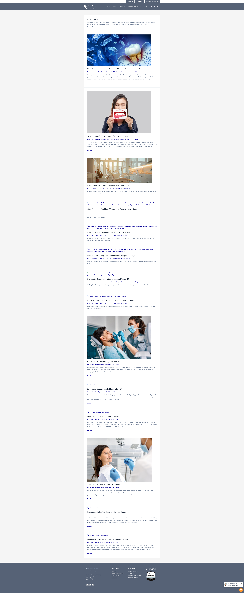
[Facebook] (151, 6)
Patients (146, 6)
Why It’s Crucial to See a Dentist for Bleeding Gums (107, 136)
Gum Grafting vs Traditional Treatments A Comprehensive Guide (112, 209)
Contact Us (122, 6)
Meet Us (115, 6)
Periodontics (109, 72)
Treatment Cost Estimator (134, 6)
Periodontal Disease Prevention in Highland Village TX (108, 279)
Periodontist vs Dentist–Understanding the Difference (107, 539)
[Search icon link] (159, 6)
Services (108, 6)
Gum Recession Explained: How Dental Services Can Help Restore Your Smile (117, 69)
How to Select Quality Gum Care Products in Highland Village (111, 256)
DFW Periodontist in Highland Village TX (103, 416)
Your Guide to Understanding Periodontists (103, 485)
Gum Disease (101, 72)
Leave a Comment (92, 72)
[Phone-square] (93, 585)
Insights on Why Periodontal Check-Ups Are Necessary (108, 232)
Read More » (90, 83)
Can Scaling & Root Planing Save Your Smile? (105, 362)
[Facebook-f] (87, 585)
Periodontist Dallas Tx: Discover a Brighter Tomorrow (108, 512)
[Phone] (157, 6)
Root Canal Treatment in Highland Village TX (104, 389)
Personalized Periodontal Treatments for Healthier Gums (108, 186)
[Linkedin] (154, 6)
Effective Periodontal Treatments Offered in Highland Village (110, 300)
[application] (110, 7)
